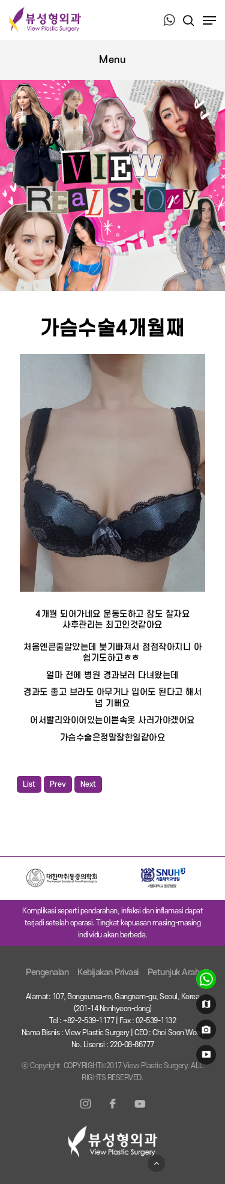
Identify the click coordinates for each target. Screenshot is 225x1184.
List (29, 784)
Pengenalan (47, 972)
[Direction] (204, 1007)
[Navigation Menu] (209, 20)
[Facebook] (113, 1110)
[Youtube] (140, 1110)
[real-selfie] (204, 1032)
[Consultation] (204, 981)
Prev (58, 784)
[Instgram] (86, 1110)
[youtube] (204, 1057)
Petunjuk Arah (174, 972)
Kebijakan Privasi (108, 972)
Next (88, 784)
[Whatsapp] (169, 21)
